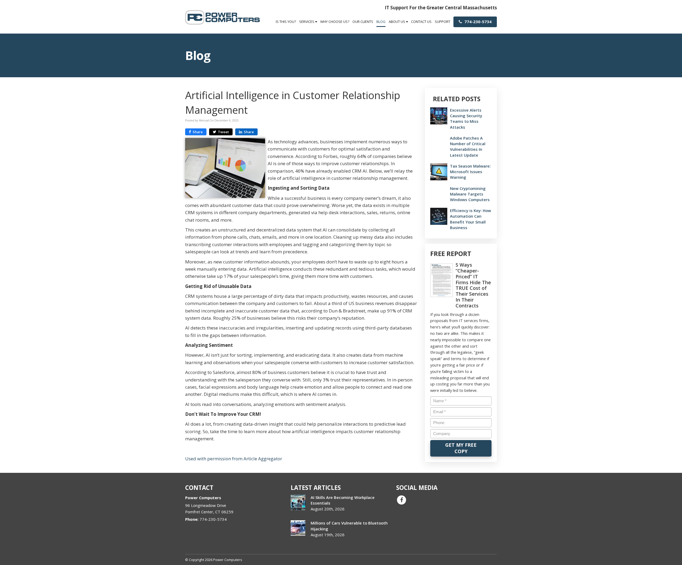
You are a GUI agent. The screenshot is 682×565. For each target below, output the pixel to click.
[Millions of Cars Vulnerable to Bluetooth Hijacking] (298, 528)
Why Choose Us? (334, 21)
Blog (380, 21)
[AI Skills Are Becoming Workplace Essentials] (298, 502)
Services (307, 21)
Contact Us (421, 21)
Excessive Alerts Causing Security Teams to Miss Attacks (466, 118)
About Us (397, 21)
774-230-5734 (477, 21)
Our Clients (362, 21)
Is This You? (286, 21)
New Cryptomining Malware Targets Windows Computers (470, 194)
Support (442, 21)
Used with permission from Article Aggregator (233, 459)
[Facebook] (401, 500)
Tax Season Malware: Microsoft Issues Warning (470, 171)
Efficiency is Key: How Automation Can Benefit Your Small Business (470, 219)
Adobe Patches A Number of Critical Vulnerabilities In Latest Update (467, 146)
